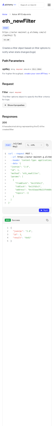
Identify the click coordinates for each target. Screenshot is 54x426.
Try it (45, 210)
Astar (4, 14)
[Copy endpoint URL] (14, 35)
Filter (5, 92)
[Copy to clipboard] (47, 145)
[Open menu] (49, 5)
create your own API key (36, 73)
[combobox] (34, 145)
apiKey (6, 69)
